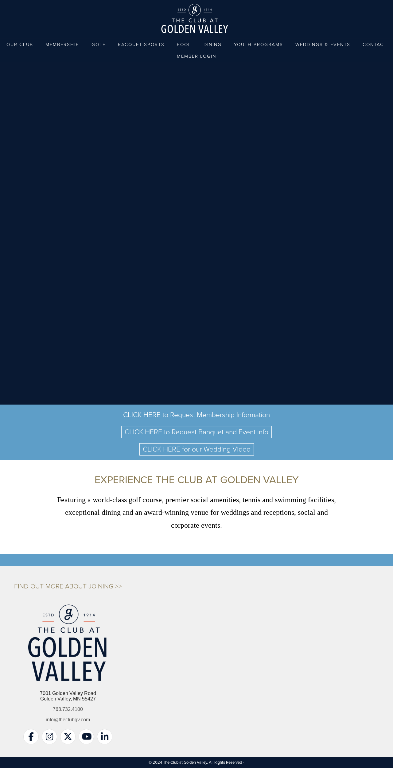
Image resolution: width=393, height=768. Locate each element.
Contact (375, 44)
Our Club (19, 44)
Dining (213, 44)
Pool (184, 44)
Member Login (196, 56)
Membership (62, 44)
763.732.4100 (68, 709)
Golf (98, 44)
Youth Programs (258, 44)
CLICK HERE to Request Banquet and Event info (196, 432)
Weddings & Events (322, 44)
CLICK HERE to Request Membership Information (196, 415)
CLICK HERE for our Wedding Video (197, 449)
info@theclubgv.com (68, 719)
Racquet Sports (141, 44)
